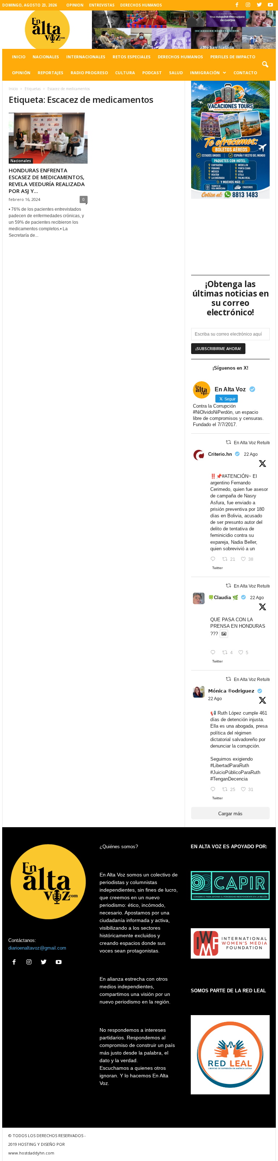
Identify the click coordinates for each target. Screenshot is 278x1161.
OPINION (74, 5)
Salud (176, 72)
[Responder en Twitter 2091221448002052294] (214, 652)
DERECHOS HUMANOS (141, 5)
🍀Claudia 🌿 (223, 597)
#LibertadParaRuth (229, 765)
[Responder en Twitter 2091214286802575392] (214, 789)
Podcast (152, 72)
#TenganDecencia (229, 779)
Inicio (18, 56)
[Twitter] (259, 5)
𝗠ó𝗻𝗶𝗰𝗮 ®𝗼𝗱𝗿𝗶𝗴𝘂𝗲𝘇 (231, 691)
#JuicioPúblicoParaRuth (235, 772)
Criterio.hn (220, 454)
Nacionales (46, 56)
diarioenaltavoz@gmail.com (37, 948)
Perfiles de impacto (232, 56)
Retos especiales (132, 56)
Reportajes (50, 72)
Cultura (125, 72)
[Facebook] (236, 5)
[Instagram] (248, 5)
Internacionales (85, 56)
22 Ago (251, 454)
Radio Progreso (89, 72)
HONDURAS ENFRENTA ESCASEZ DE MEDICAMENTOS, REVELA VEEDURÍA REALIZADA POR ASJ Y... (47, 180)
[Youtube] (270, 5)
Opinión (21, 72)
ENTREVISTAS (101, 5)
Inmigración (205, 72)
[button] (265, 65)
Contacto (245, 72)
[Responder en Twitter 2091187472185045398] (214, 559)
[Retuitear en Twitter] (228, 442)
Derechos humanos (180, 56)
